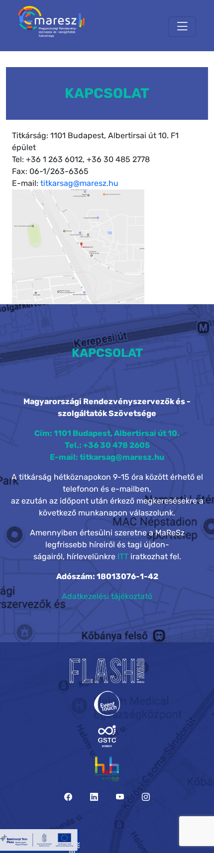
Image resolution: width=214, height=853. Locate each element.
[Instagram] (146, 797)
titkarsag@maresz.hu (79, 183)
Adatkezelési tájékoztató (107, 596)
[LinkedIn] (94, 797)
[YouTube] (120, 797)
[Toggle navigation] (182, 26)
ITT (122, 556)
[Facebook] (68, 797)
